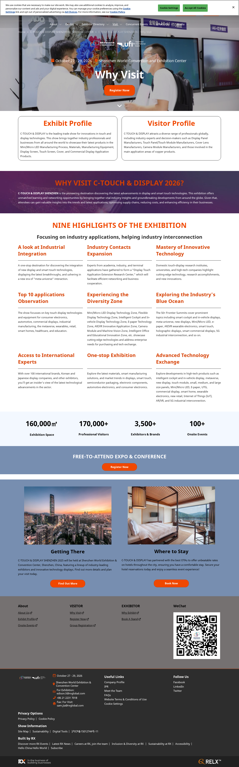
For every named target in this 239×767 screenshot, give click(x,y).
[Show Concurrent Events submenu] (151, 24)
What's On (163, 24)
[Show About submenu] (60, 24)
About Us (23, 612)
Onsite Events (26, 625)
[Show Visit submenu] (120, 24)
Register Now (78, 619)
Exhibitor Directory (93, 24)
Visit (115, 24)
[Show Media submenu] (187, 24)
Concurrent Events (137, 24)
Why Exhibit (129, 612)
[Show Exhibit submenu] (76, 24)
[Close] (233, 7)
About (54, 24)
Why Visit (75, 612)
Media (181, 24)
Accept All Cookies (195, 7)
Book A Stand (130, 619)
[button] (119, 90)
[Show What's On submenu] (172, 24)
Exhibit (69, 24)
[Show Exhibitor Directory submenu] (107, 24)
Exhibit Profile (26, 619)
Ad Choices (71, 11)
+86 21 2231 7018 (67, 697)
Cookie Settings (169, 7)
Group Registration (81, 625)
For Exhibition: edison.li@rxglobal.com (71, 691)
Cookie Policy (117, 11)
